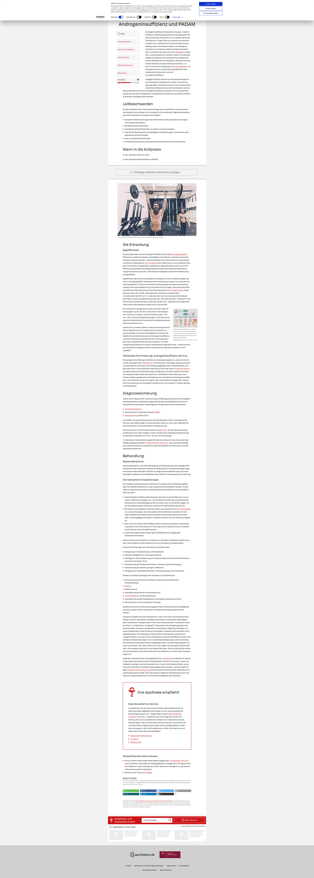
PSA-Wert (167, 658)
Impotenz (134, 739)
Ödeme (128, 586)
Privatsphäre (184, 866)
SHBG (157, 412)
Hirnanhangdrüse (179, 66)
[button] (131, 791)
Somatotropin (177, 290)
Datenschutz (171, 866)
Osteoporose (135, 742)
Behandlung (122, 73)
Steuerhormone (131, 415)
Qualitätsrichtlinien (150, 870)
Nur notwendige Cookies (211, 13)
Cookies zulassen (211, 4)
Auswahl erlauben (211, 8)
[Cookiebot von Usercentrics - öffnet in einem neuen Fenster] (100, 17)
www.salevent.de (177, 340)
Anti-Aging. (147, 772)
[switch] (139, 17)
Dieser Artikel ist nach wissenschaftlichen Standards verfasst (153, 801)
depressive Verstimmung (141, 736)
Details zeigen (177, 17)
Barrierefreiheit (165, 870)
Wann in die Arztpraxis (126, 49)
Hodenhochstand (181, 368)
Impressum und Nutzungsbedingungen (149, 866)
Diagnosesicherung (125, 65)
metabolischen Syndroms (157, 443)
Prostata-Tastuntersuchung (138, 670)
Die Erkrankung (123, 57)
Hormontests (150, 263)
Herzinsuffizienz (131, 596)
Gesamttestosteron (133, 409)
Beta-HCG (162, 430)
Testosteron (147, 363)
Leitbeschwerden (124, 42)
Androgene (180, 52)
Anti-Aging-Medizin (179, 254)
